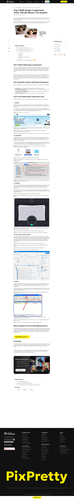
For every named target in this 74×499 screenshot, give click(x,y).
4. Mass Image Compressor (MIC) (23, 57)
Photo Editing (28, 1)
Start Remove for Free (21, 337)
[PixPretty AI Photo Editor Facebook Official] (6, 442)
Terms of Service (62, 439)
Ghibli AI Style (44, 447)
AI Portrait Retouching (25, 458)
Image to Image (24, 434)
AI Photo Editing (57, 44)
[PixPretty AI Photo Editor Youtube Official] (4, 442)
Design (18, 389)
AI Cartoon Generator (45, 449)
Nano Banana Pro (44, 437)
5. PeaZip (19, 58)
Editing (19, 7)
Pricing (47, 1)
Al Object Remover (25, 439)
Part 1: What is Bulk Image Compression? (23, 47)
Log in (64, 1)
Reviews (31, 389)
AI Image (21, 1)
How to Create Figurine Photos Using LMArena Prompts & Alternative (28, 384)
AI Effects (36, 1)
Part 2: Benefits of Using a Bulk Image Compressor (25, 49)
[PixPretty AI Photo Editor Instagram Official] (7, 442)
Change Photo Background (26, 449)
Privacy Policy (62, 437)
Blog (42, 1)
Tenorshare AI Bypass (63, 447)
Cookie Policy (62, 441)
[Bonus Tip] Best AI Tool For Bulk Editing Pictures (25, 60)
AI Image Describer (25, 437)
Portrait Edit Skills (57, 50)
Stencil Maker (44, 456)
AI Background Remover (26, 447)
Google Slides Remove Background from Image (24, 383)
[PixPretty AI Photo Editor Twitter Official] (11, 442)
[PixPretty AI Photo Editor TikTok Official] (9, 442)
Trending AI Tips (57, 46)
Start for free (19, 370)
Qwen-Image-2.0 (44, 439)
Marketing (25, 389)
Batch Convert (24, 456)
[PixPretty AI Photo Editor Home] (9, 433)
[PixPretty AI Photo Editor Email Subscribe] (14, 440)
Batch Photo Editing (25, 451)
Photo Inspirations (57, 48)
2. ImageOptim (20, 54)
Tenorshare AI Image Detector (65, 449)
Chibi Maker (44, 454)
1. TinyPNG (20, 52)
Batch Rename (24, 454)
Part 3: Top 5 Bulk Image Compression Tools (24, 51)
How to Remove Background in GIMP (23, 381)
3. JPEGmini (20, 55)
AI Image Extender (25, 441)
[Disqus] (32, 408)
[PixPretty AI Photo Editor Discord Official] (12, 442)
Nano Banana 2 (44, 434)
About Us (61, 434)
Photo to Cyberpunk (45, 451)
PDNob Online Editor (63, 451)
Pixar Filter (43, 458)
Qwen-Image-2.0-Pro (45, 441)
